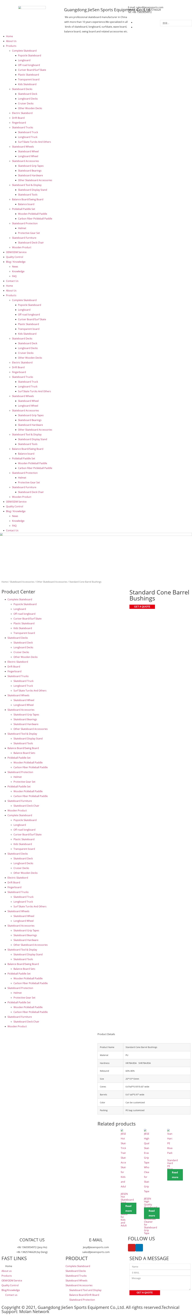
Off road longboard (29, 65)
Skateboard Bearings (30, 170)
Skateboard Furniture (24, 237)
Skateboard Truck (28, 132)
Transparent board (28, 79)
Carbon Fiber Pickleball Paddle (35, 218)
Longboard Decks (28, 98)
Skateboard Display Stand (32, 189)
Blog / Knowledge (16, 261)
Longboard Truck (27, 137)
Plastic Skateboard (28, 74)
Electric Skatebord (22, 113)
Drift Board (18, 117)
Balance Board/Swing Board (27, 199)
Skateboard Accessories (25, 161)
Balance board (26, 204)
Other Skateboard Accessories (35, 180)
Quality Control (14, 257)
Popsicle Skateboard (29, 55)
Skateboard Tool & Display (27, 185)
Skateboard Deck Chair (31, 242)
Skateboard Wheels (23, 146)
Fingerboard (19, 122)
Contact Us (12, 281)
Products (11, 46)
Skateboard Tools (28, 194)
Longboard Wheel (28, 156)
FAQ (14, 276)
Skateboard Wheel (28, 151)
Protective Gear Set (29, 233)
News (15, 266)
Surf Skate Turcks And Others (34, 141)
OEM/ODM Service (16, 252)
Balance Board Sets (24, 753)
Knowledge (18, 271)
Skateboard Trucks (22, 127)
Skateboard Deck (27, 94)
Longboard (24, 60)
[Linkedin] (139, 1247)
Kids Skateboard (27, 84)
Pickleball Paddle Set (23, 209)
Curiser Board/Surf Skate (32, 70)
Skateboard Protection (25, 223)
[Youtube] (131, 1247)
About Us (11, 41)
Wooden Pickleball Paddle (32, 213)
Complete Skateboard (24, 50)
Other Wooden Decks (30, 108)
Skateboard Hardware (30, 175)
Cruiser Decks (26, 103)
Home (9, 36)
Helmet (22, 228)
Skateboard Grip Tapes (31, 165)
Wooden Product (21, 247)
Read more (128, 1208)
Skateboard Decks (22, 89)
